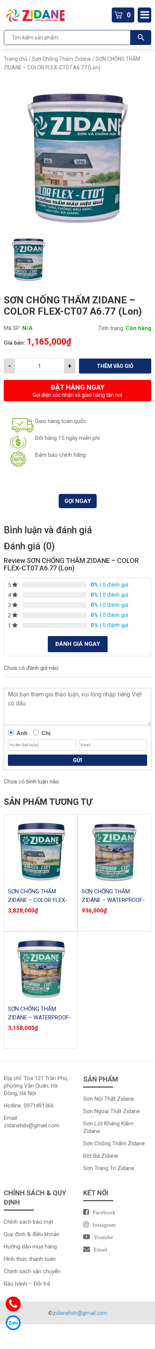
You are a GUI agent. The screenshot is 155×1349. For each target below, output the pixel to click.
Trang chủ (15, 59)
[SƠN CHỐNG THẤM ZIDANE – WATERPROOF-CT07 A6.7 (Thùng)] (40, 968)
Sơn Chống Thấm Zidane (61, 59)
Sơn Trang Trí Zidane (108, 1168)
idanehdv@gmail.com (81, 1313)
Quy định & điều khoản (31, 1234)
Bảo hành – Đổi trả (27, 1283)
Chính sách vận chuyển (32, 1271)
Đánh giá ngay (77, 644)
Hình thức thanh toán (30, 1259)
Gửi (77, 760)
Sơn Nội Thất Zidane (108, 1098)
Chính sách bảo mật (28, 1221)
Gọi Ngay (77, 501)
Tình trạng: (111, 328)
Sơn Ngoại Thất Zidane (111, 1111)
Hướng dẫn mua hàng (30, 1246)
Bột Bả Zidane (100, 1155)
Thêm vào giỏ (115, 366)
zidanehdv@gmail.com (31, 1125)
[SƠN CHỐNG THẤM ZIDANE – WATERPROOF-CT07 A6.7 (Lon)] (114, 851)
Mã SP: (12, 328)
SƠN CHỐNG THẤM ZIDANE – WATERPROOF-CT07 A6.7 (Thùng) (39, 1017)
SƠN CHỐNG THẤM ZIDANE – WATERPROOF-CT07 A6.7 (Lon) (113, 900)
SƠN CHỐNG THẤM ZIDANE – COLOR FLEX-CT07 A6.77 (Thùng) (37, 900)
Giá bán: (14, 342)
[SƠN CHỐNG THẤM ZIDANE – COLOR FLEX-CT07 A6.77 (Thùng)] (40, 851)
